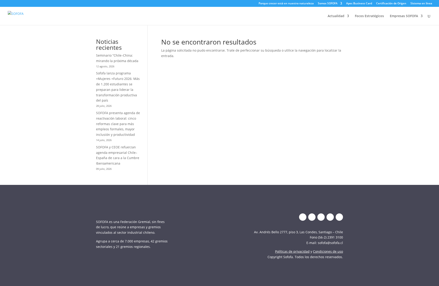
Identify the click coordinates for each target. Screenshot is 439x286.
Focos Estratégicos (369, 16)
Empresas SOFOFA (404, 16)
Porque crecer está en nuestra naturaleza (286, 3)
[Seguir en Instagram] (321, 217)
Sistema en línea (421, 3)
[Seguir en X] (302, 217)
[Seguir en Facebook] (339, 217)
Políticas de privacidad (292, 251)
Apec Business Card (359, 3)
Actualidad (336, 16)
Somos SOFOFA (327, 3)
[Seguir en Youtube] (330, 217)
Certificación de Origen (391, 3)
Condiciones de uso (328, 251)
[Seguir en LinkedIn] (312, 217)
